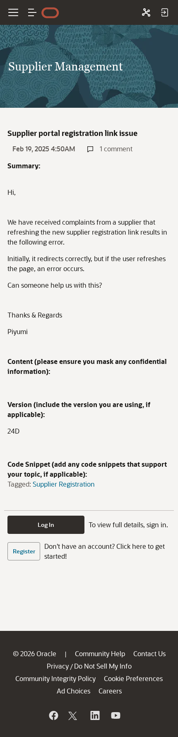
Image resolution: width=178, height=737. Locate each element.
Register (24, 551)
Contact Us (149, 653)
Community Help (100, 653)
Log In (46, 525)
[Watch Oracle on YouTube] (115, 715)
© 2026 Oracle (34, 653)
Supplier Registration (64, 484)
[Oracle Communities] (146, 12)
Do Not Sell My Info (103, 666)
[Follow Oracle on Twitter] (73, 715)
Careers (110, 690)
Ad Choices (73, 690)
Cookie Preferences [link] (133, 678)
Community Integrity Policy (55, 678)
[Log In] (164, 12)
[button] (32, 12)
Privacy (58, 666)
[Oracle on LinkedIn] (94, 715)
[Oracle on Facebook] (53, 715)
